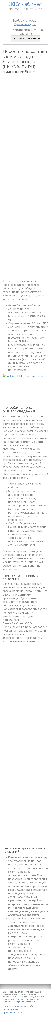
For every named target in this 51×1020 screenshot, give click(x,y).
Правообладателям (13, 1012)
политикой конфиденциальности (19, 1001)
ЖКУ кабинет (32, 1018)
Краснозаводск (25, 24)
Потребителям (10, 1009)
